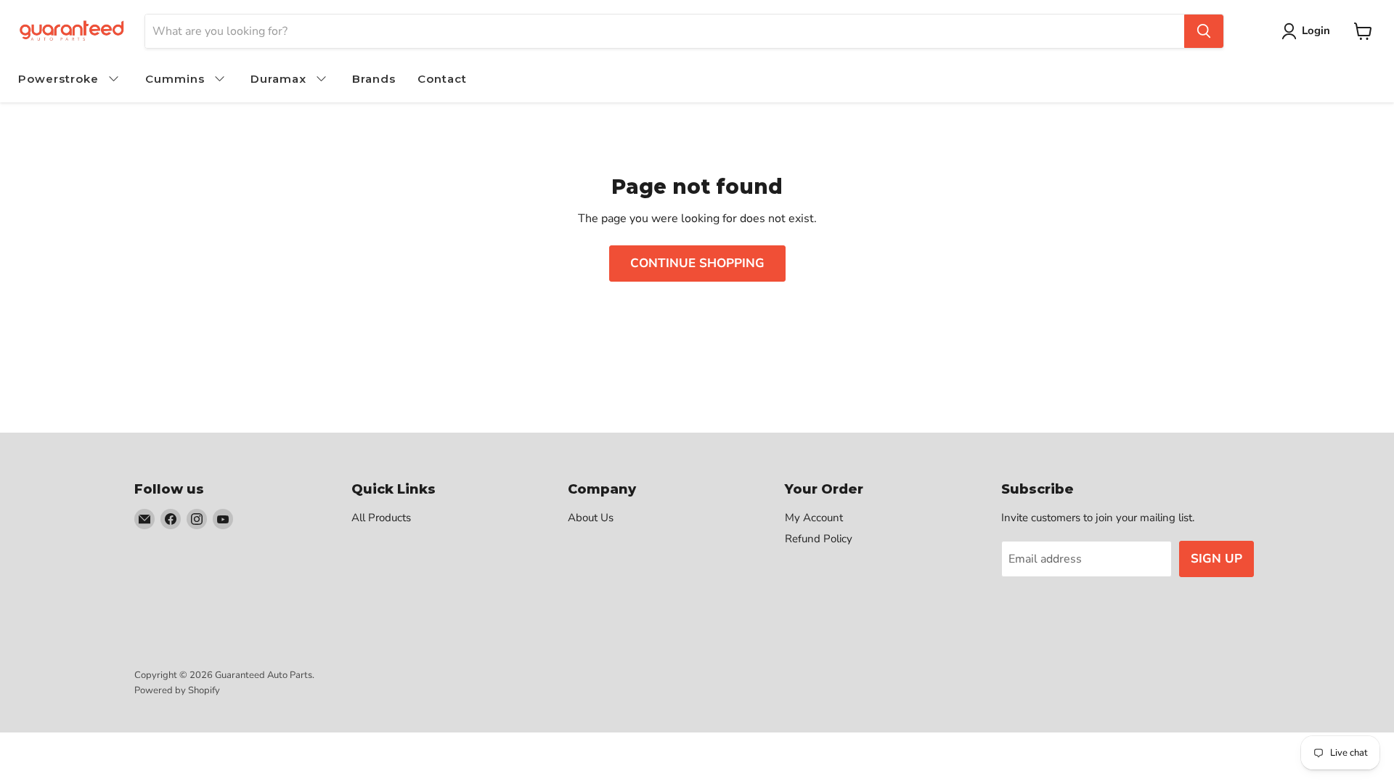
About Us (591, 517)
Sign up (1216, 558)
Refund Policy (818, 538)
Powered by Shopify (177, 690)
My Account (814, 517)
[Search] (1203, 31)
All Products (381, 517)
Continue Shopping (697, 263)
